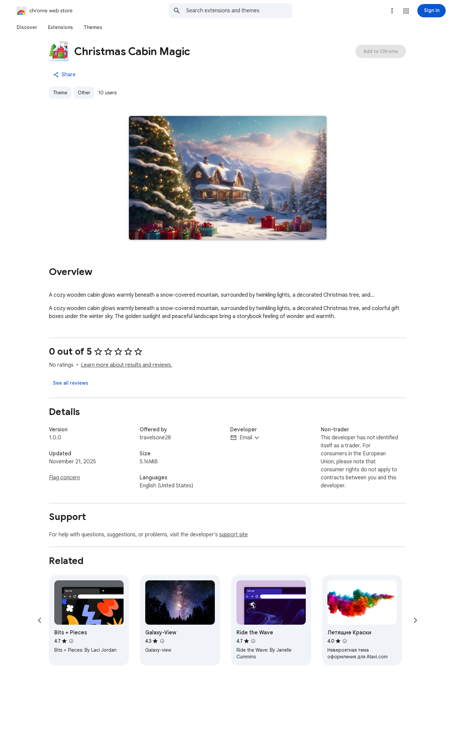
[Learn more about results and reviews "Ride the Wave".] (253, 641)
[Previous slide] (39, 620)
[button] (406, 11)
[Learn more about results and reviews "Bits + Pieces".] (71, 641)
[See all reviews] (70, 383)
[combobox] (239, 11)
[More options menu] (392, 10)
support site (233, 534)
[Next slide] (415, 620)
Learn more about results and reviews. (126, 365)
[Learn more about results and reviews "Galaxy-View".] (162, 641)
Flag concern (64, 477)
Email (245, 437)
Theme (60, 93)
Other (84, 93)
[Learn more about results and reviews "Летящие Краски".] (345, 641)
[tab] (27, 27)
